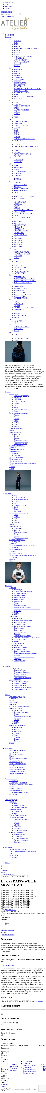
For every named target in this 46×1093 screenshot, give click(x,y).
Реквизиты (27, 1067)
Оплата (7, 8)
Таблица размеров (7, 930)
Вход (2, 16)
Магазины (9, 3)
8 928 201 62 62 (6, 12)
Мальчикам (14, 1066)
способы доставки (7, 965)
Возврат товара (28, 1073)
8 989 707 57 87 (4, 1085)
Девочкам (13, 1068)
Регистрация (9, 16)
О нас (7, 4)
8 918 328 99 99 (4, 1064)
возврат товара (6, 997)
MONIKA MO (11, 910)
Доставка (8, 6)
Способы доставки (29, 1071)
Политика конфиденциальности (31, 1064)
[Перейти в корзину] (2, 866)
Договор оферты (29, 1061)
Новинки (13, 1064)
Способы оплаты (29, 1069)
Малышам (13, 1070)
